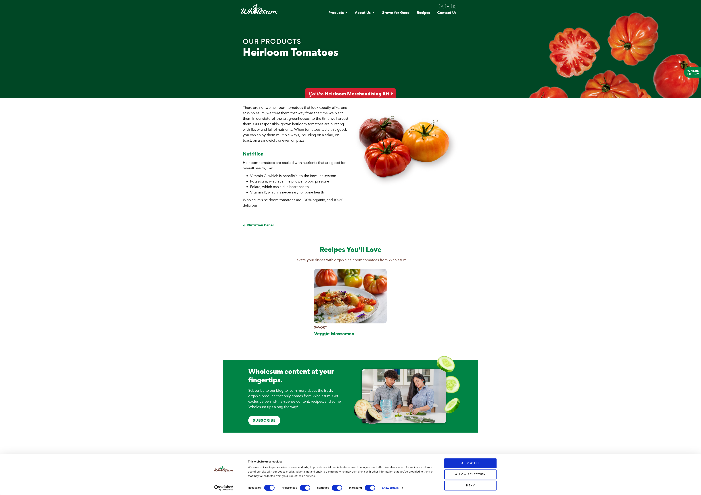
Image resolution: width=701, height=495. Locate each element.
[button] (296, 225)
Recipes (423, 12)
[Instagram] (453, 6)
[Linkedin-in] (447, 6)
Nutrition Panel (260, 225)
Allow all (470, 463)
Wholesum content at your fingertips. (291, 375)
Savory (320, 327)
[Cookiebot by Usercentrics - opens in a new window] (224, 488)
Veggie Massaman (334, 333)
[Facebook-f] (441, 6)
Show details (390, 487)
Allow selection (470, 474)
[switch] (305, 488)
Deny (470, 485)
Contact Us (446, 12)
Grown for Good (395, 12)
